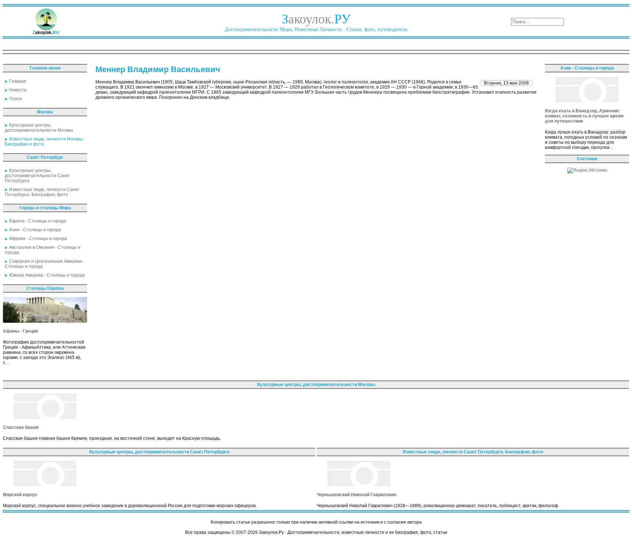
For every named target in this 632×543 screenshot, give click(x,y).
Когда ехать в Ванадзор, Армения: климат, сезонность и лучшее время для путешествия (584, 116)
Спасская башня (21, 427)
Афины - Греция (20, 331)
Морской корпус (20, 494)
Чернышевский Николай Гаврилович (356, 494)
